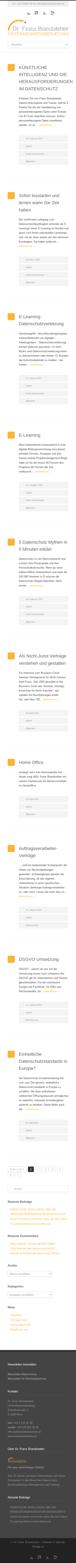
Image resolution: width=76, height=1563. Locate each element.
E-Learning (29, 435)
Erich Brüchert (18, 1248)
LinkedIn (34, 11)
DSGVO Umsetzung (39, 959)
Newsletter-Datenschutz (22, 1374)
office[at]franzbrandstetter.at (24, 1431)
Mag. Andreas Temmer (23, 1243)
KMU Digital (48, 1243)
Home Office (31, 762)
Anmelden (16, 1315)
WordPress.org (19, 1329)
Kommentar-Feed (20, 1324)
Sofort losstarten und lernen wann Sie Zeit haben (39, 202)
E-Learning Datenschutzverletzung (30, 1223)
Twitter (26, 11)
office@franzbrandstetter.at (50, 3)
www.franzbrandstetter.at (22, 1436)
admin (29, 146)
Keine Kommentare (35, 154)
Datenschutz (32, 925)
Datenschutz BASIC (43, 1248)
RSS (50, 11)
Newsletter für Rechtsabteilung (27, 1378)
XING (42, 11)
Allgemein (30, 161)
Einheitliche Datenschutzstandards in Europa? (43, 1061)
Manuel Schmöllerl (21, 1253)
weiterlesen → (47, 125)
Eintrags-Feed (18, 1319)
